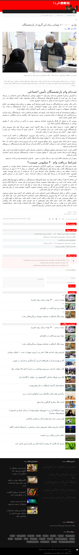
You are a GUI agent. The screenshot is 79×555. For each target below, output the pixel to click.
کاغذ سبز (31, 535)
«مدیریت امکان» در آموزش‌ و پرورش (64, 246)
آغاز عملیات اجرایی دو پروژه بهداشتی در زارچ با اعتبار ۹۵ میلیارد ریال (37, 369)
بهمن (11, 538)
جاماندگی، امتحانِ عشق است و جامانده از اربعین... (59, 499)
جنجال (72, 538)
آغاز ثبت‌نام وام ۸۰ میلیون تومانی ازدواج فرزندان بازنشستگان (58, 237)
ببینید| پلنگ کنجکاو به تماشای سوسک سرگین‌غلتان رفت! (43, 316)
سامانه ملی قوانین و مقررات (67, 541)
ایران (42, 15)
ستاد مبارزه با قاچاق (33, 541)
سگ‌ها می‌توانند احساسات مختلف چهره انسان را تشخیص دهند (16, 513)
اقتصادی (46, 15)
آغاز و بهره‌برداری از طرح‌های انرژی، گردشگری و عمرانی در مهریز (38, 361)
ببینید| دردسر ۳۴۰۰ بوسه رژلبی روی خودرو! (47, 300)
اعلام (13, 535)
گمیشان (43, 538)
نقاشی (46, 535)
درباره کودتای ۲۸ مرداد (62, 474)
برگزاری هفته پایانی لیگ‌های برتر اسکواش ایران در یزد (43, 394)
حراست (51, 538)
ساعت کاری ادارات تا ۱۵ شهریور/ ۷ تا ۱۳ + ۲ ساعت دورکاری (59, 243)
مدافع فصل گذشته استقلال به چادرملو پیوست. (46, 385)
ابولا (26, 538)
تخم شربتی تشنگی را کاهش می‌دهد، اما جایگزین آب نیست (18, 471)
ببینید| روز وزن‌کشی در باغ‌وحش (52, 308)
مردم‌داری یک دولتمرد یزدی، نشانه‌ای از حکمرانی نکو (59, 492)
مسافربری (34, 538)
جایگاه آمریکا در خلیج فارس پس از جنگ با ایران (60, 484)
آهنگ (39, 535)
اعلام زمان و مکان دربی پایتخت (52, 435)
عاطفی (53, 535)
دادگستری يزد (22, 535)
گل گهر (54, 541)
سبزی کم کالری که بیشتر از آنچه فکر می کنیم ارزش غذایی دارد (39, 444)
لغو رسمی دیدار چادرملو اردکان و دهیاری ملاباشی (45, 419)
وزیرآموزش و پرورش (62, 538)
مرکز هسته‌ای (45, 541)
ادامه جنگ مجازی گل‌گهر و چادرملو (50, 402)
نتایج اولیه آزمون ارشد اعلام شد (66, 240)
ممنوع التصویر (70, 535)
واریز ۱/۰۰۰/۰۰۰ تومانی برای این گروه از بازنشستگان (49, 24)
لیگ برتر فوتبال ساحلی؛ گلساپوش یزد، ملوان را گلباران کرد (41, 377)
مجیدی (61, 535)
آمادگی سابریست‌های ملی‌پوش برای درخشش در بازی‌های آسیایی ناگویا (37, 427)
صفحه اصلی (59, 15)
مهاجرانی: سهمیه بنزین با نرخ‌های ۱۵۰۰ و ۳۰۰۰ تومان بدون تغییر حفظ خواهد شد (54, 234)
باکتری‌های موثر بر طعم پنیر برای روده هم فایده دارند (17, 483)
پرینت (66, 28)
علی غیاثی (18, 538)
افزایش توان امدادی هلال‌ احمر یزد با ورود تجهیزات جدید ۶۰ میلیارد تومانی (36, 352)
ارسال (72, 29)
